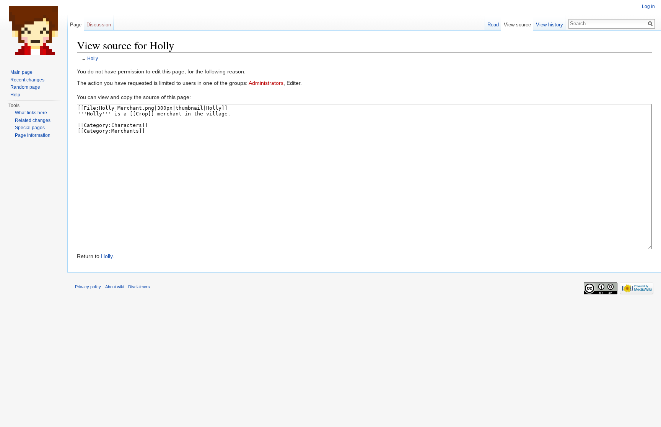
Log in (648, 6)
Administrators (266, 83)
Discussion (98, 25)
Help (15, 94)
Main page (21, 72)
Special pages (30, 127)
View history (549, 25)
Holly (92, 58)
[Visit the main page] (33, 30)
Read (493, 25)
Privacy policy (88, 286)
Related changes (32, 120)
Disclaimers (139, 286)
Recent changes (27, 80)
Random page (25, 87)
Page (75, 25)
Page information (32, 135)
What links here (31, 112)
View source (517, 25)
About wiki (114, 286)
